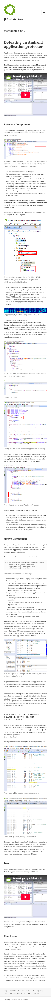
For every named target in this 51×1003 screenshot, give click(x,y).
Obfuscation (21, 993)
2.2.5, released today (12, 70)
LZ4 (19, 605)
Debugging (8, 993)
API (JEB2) (39, 991)
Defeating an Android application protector (23, 44)
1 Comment (34, 993)
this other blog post (28, 924)
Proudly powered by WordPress (16, 1000)
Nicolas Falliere (25, 991)
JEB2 (14, 993)
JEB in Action (13, 19)
